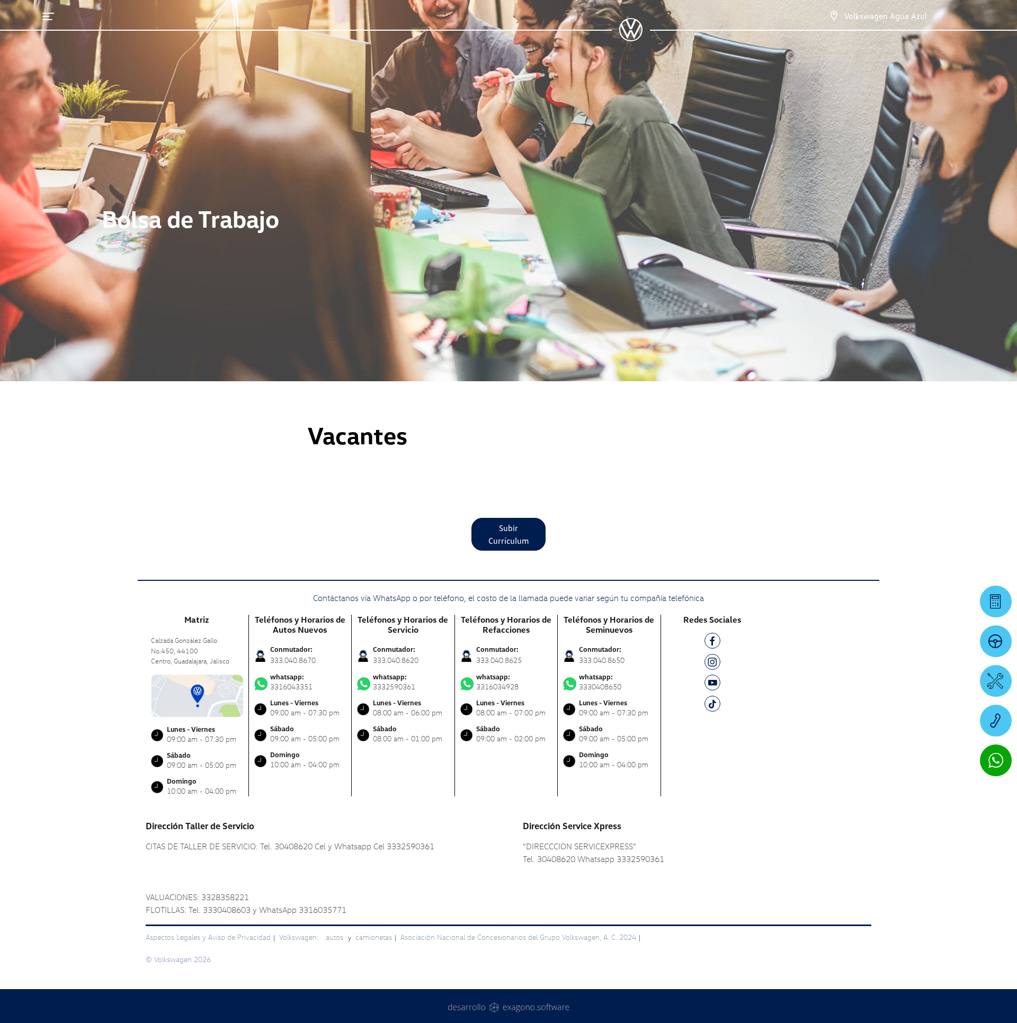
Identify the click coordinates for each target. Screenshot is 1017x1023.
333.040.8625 (499, 660)
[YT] (712, 684)
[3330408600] (996, 721)
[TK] (712, 705)
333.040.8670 (293, 660)
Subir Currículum (508, 534)
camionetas (373, 936)
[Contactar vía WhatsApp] (996, 760)
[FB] (712, 642)
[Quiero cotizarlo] (996, 601)
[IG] (712, 663)
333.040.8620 (395, 660)
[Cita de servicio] (996, 681)
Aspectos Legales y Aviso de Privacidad (208, 936)
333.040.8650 (602, 660)
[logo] (630, 37)
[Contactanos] (833, 16)
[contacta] (197, 694)
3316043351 (291, 682)
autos (335, 936)
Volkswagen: (299, 936)
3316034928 (497, 682)
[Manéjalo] (996, 641)
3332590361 (394, 682)
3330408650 (600, 682)
